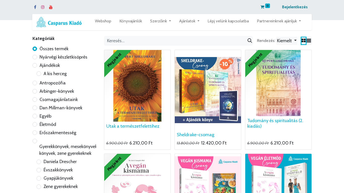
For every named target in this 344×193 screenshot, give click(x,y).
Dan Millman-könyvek (61, 108)
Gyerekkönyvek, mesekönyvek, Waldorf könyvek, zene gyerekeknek (77, 150)
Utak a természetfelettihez (132, 126)
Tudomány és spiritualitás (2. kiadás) (275, 123)
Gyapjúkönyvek (58, 178)
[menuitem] (103, 22)
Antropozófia (53, 83)
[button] (286, 41)
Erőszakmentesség (58, 132)
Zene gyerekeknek (61, 186)
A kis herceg (55, 73)
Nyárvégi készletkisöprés (63, 57)
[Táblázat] (303, 41)
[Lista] (309, 41)
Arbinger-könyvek (57, 91)
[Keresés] (250, 41)
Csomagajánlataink (59, 99)
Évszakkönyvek (58, 170)
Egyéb (45, 116)
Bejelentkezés (295, 7)
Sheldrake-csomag (195, 134)
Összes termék (54, 49)
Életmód (48, 124)
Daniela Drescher (60, 161)
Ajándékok (50, 65)
